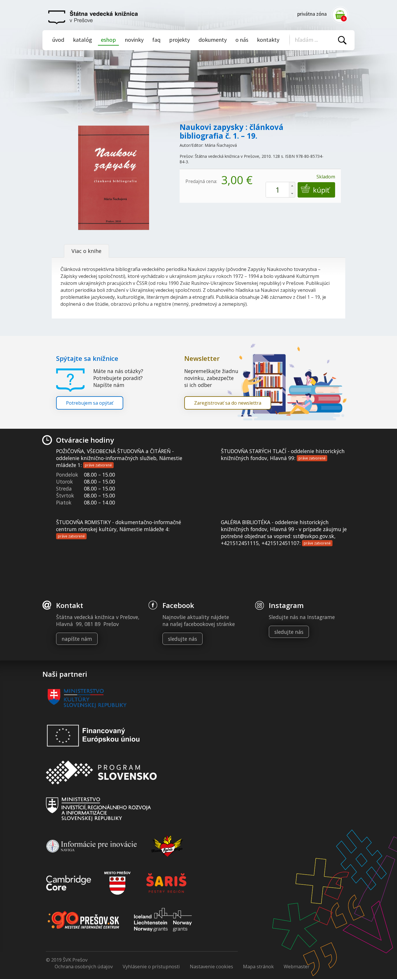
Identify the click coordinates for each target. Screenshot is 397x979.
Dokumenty (213, 39)
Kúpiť (321, 190)
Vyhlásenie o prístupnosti (151, 966)
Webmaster (297, 966)
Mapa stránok (258, 966)
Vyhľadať (342, 40)
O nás (241, 39)
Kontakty (268, 39)
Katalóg (82, 39)
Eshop (108, 39)
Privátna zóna (312, 13)
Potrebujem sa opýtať (89, 403)
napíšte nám (77, 638)
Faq (156, 39)
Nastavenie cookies (211, 966)
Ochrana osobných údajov (84, 966)
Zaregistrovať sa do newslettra (227, 403)
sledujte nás (182, 638)
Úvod (58, 39)
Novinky (134, 39)
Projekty (179, 39)
